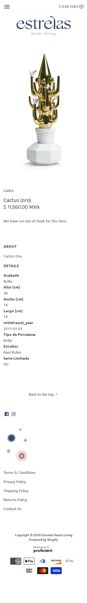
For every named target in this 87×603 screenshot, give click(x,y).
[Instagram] (14, 413)
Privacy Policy (14, 481)
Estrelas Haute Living (57, 535)
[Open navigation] (6, 6)
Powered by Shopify (43, 539)
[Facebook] (7, 413)
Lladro (8, 190)
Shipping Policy (16, 490)
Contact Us (12, 508)
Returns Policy (15, 499)
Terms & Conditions (19, 472)
